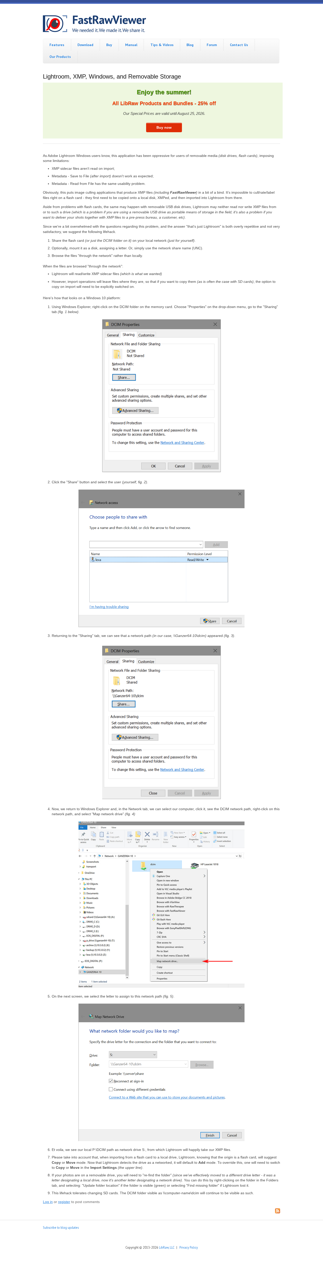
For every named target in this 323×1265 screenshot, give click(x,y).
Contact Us (239, 45)
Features (56, 45)
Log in (48, 1202)
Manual (131, 45)
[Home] (57, 24)
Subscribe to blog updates (61, 1227)
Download (85, 45)
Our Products (60, 56)
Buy (109, 45)
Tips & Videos (162, 45)
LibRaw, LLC (166, 1247)
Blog (190, 45)
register (64, 1202)
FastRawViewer (109, 19)
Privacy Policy (188, 1247)
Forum (212, 45)
